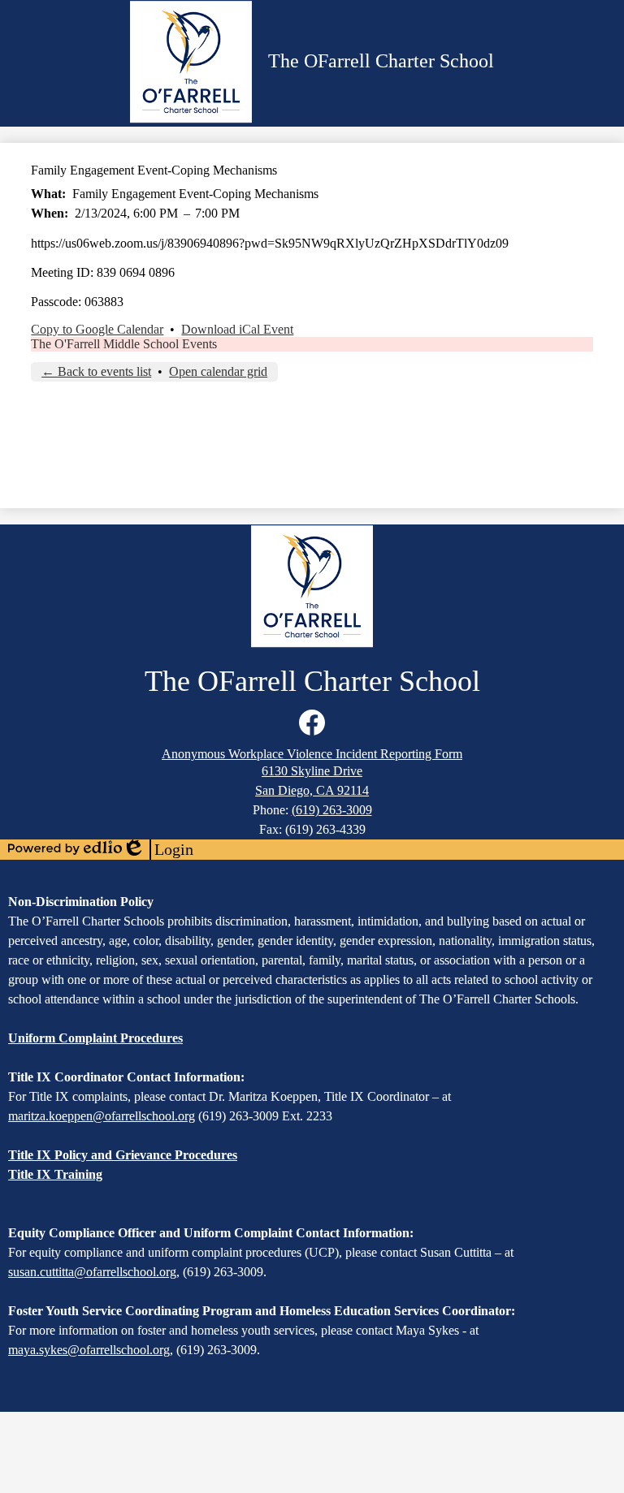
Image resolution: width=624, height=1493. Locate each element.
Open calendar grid (218, 371)
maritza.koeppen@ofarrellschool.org (101, 1116)
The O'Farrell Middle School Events (124, 344)
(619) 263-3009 (332, 810)
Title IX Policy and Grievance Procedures (122, 1155)
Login (157, 850)
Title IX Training (55, 1174)
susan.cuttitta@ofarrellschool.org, (94, 1272)
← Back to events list (96, 371)
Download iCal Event (237, 329)
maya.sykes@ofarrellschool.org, (90, 1350)
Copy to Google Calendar (97, 329)
